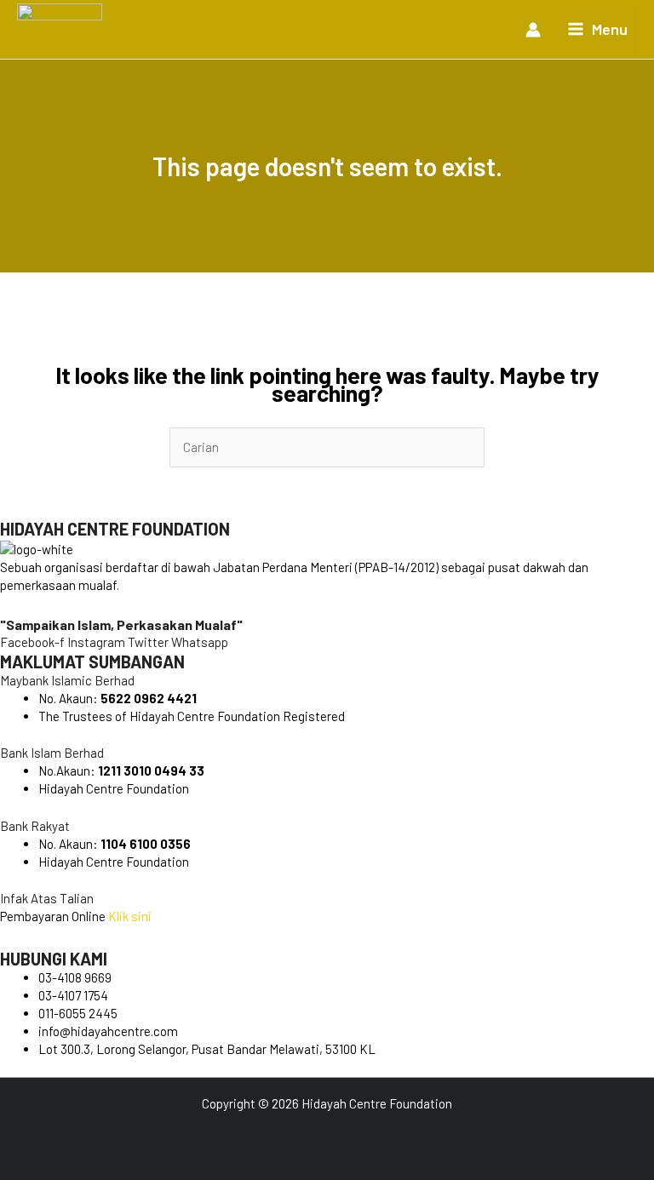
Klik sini (130, 916)
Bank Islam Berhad (52, 752)
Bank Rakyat (35, 825)
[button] (327, 681)
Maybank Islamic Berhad (67, 680)
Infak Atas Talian (47, 898)
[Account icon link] (533, 29)
